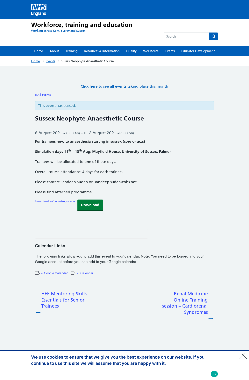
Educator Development (198, 51)
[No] (244, 354)
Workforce (151, 51)
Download (90, 205)
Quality (131, 51)
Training (72, 51)
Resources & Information (102, 51)
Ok (214, 374)
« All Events (43, 95)
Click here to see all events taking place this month (124, 86)
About (54, 51)
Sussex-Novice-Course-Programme (55, 201)
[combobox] (186, 36)
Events (170, 51)
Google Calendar (56, 273)
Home (38, 51)
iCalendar (86, 273)
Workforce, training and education (81, 24)
